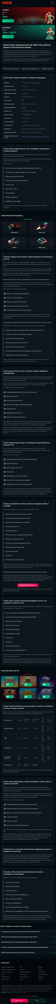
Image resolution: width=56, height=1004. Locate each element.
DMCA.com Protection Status (7, 967)
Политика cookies (5, 979)
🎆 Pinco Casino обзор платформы (11, 68)
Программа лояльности (25, 972)
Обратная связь (41, 972)
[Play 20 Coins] (28, 681)
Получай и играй (8, 36)
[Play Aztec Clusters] (28, 693)
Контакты (40, 969)
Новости (40, 979)
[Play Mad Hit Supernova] (46, 681)
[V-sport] (14, 243)
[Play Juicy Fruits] (9, 693)
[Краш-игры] (42, 228)
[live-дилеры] (14, 228)
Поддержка (22, 969)
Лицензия (40, 967)
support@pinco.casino (5, 992)
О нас (21, 967)
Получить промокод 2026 (28, 585)
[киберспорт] (42, 243)
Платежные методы (24, 976)
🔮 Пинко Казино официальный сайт (30, 68)
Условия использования (6, 972)
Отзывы (21, 979)
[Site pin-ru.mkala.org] (7, 2)
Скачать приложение (43, 974)
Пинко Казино (34, 996)
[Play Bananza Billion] (9, 681)
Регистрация (19, 1000)
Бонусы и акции (23, 974)
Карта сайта (41, 976)
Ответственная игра (5, 976)
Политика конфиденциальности (8, 969)
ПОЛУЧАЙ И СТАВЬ (8, 20)
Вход (36, 1000)
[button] (53, 995)
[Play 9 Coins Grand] (46, 693)
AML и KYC (3, 974)
